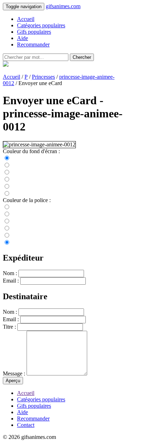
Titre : (9, 327)
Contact (25, 425)
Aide (22, 38)
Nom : (10, 273)
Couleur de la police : (27, 200)
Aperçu (13, 380)
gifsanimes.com (63, 6)
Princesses (43, 77)
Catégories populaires (41, 25)
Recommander (33, 44)
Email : (11, 281)
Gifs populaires (34, 32)
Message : (14, 373)
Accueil (25, 19)
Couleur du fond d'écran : (31, 151)
